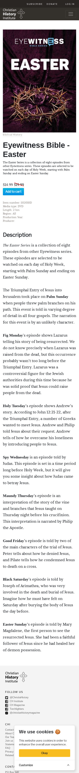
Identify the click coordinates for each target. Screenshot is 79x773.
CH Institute (16, 701)
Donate (52, 4)
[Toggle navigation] (70, 14)
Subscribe (35, 4)
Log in (70, 4)
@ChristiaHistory (19, 697)
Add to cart (13, 191)
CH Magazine (17, 705)
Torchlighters (16, 709)
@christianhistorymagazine (24, 712)
